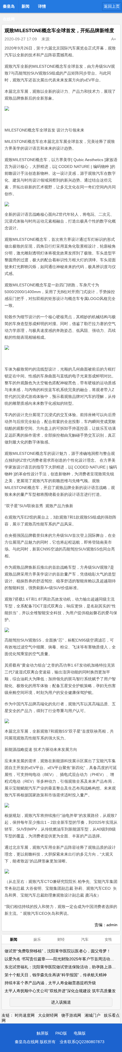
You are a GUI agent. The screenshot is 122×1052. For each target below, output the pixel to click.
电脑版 (80, 1033)
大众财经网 (48, 1015)
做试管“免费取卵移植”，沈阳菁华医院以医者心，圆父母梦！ (58, 951)
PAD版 (61, 1033)
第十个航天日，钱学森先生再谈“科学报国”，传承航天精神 (56, 975)
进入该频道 (61, 1002)
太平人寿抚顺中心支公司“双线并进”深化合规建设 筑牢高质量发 (60, 991)
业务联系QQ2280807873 (82, 1041)
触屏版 (43, 1033)
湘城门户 (92, 1015)
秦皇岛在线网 (9, 8)
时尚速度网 (25, 1015)
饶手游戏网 (71, 1015)
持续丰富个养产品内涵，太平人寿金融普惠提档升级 (50, 983)
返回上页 (112, 6)
